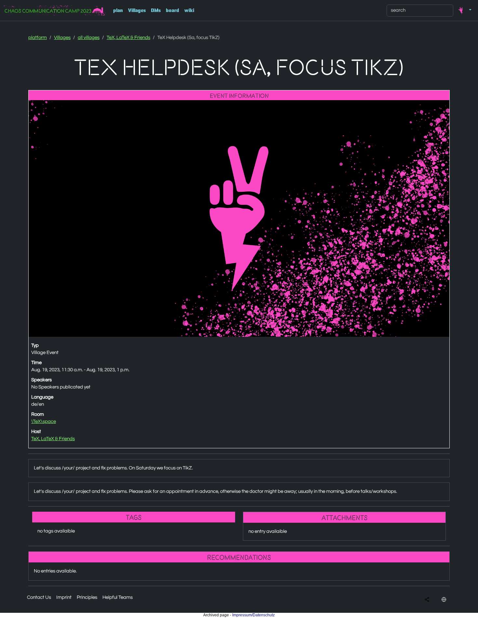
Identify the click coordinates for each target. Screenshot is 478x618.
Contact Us (39, 597)
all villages (89, 37)
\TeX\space (43, 421)
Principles (87, 597)
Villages (137, 10)
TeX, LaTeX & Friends (128, 37)
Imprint (64, 597)
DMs (156, 10)
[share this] (427, 599)
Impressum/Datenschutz (253, 615)
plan (118, 10)
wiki (189, 10)
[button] (463, 10)
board (172, 10)
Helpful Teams (117, 597)
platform (37, 37)
